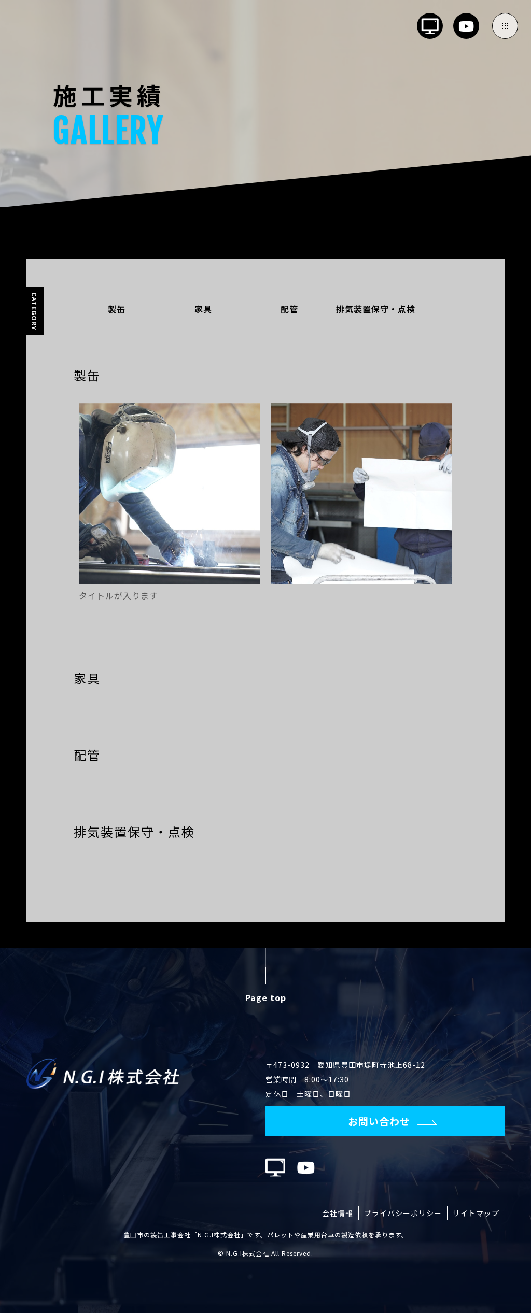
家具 (203, 309)
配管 (289, 309)
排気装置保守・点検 (375, 309)
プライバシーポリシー (403, 1213)
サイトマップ (476, 1213)
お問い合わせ (379, 1121)
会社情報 (337, 1213)
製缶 (116, 309)
